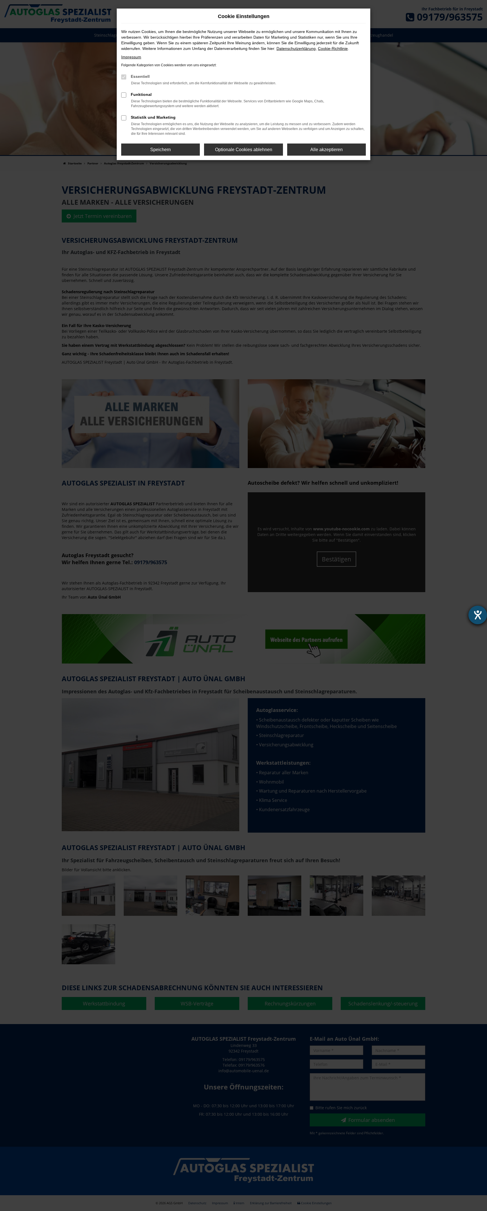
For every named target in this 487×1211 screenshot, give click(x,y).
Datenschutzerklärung (296, 48)
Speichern (160, 149)
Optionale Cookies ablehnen (243, 149)
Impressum (131, 57)
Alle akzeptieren (326, 149)
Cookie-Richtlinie (333, 48)
